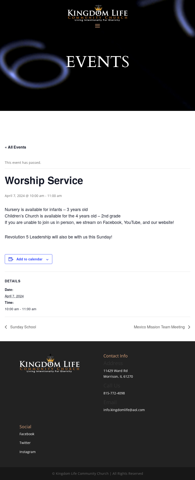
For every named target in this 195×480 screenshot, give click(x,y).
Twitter (25, 442)
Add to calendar (29, 259)
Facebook (27, 434)
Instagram (28, 451)
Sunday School (22, 327)
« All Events (15, 147)
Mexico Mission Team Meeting (160, 327)
